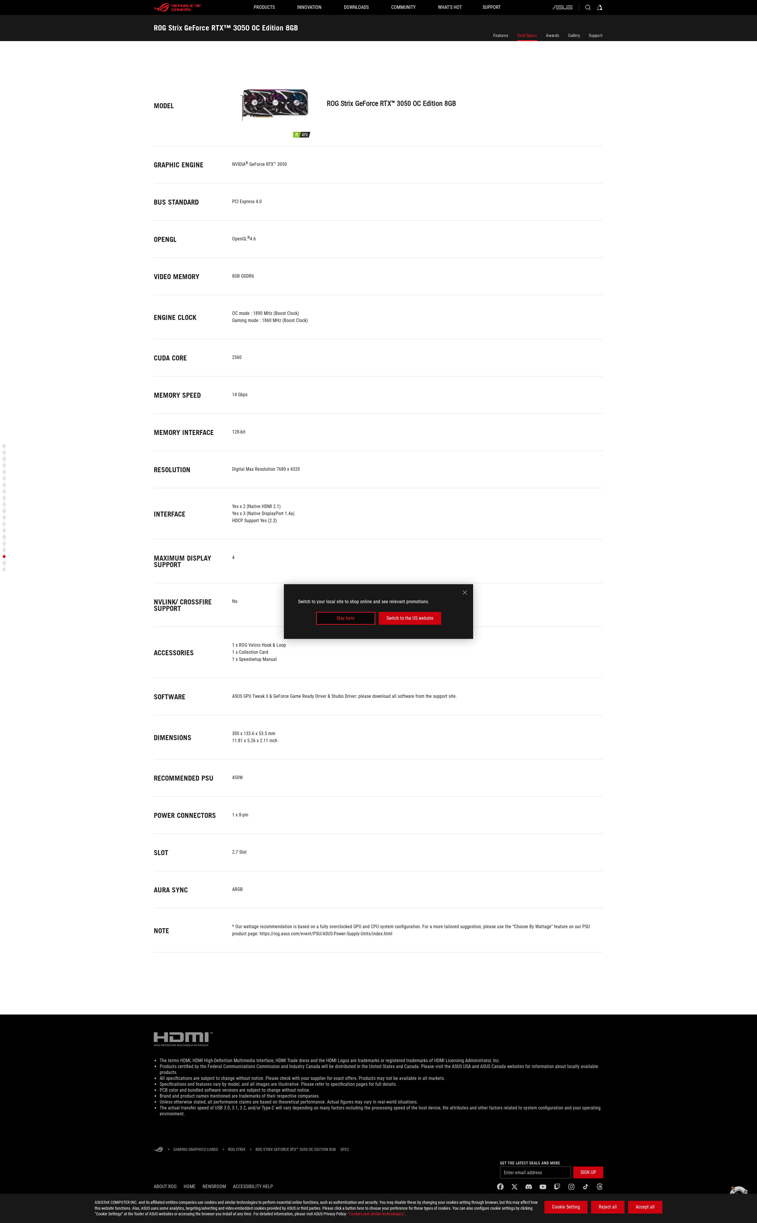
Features (500, 35)
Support (595, 35)
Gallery (574, 35)
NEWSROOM (214, 1186)
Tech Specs (527, 35)
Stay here (346, 618)
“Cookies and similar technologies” (376, 1213)
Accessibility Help (253, 1186)
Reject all (608, 1207)
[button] (5, 446)
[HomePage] (158, 1150)
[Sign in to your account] (599, 7)
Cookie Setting (566, 1207)
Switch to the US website (410, 618)
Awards (552, 35)
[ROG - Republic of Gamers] (177, 7)
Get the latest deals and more (530, 1163)
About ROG (165, 1186)
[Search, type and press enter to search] (587, 7)
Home (189, 1186)
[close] (464, 592)
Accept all (645, 1207)
